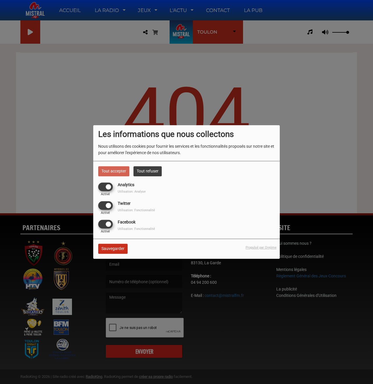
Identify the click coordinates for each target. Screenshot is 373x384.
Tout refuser (148, 171)
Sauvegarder (112, 248)
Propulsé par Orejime (261, 248)
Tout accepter (113, 171)
